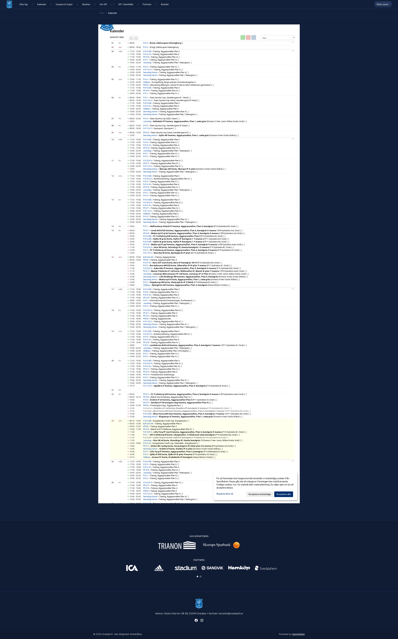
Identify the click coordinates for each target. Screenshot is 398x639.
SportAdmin (298, 634)
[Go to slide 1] (197, 576)
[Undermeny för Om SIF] (110, 4)
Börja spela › (383, 4)
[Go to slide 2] (200, 576)
